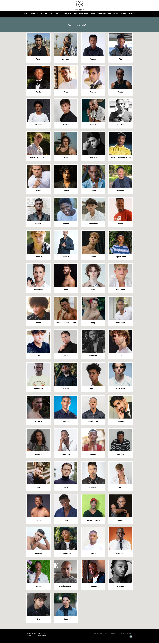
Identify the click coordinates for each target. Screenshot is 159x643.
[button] (57, 13)
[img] (38, 44)
